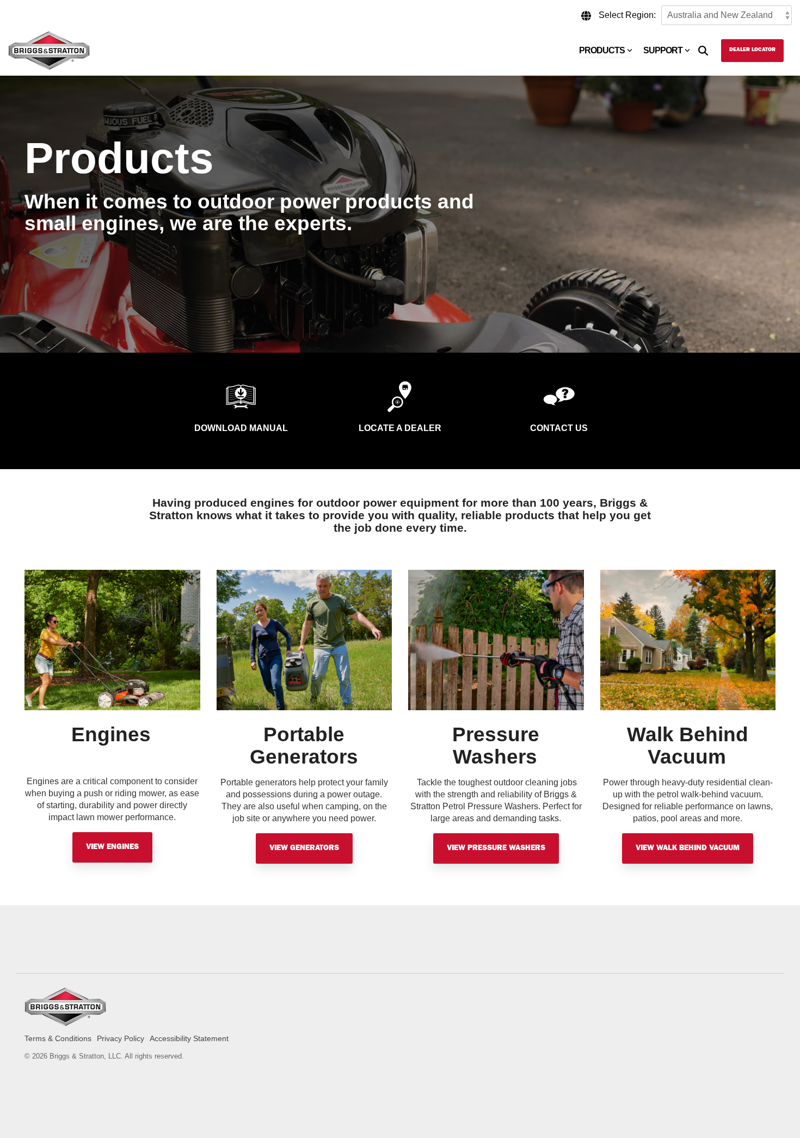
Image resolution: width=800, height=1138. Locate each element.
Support (662, 50)
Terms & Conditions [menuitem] (57, 1038)
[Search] (703, 50)
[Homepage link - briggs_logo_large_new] (65, 1020)
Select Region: (627, 15)
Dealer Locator (752, 50)
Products (602, 50)
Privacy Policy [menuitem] (120, 1038)
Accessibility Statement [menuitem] (189, 1038)
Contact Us (559, 428)
